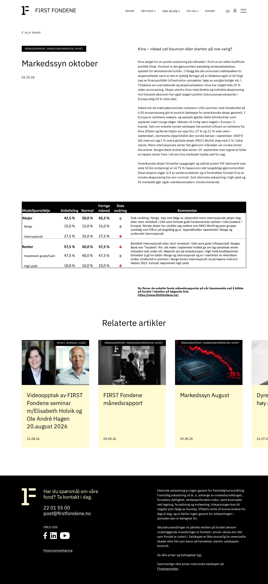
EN (228, 11)
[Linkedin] (53, 536)
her (199, 555)
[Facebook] (45, 536)
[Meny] (243, 11)
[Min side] (235, 11)
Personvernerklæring (57, 550)
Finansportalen (167, 569)
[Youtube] (64, 536)
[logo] (49, 10)
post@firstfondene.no (67, 513)
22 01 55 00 (56, 507)
